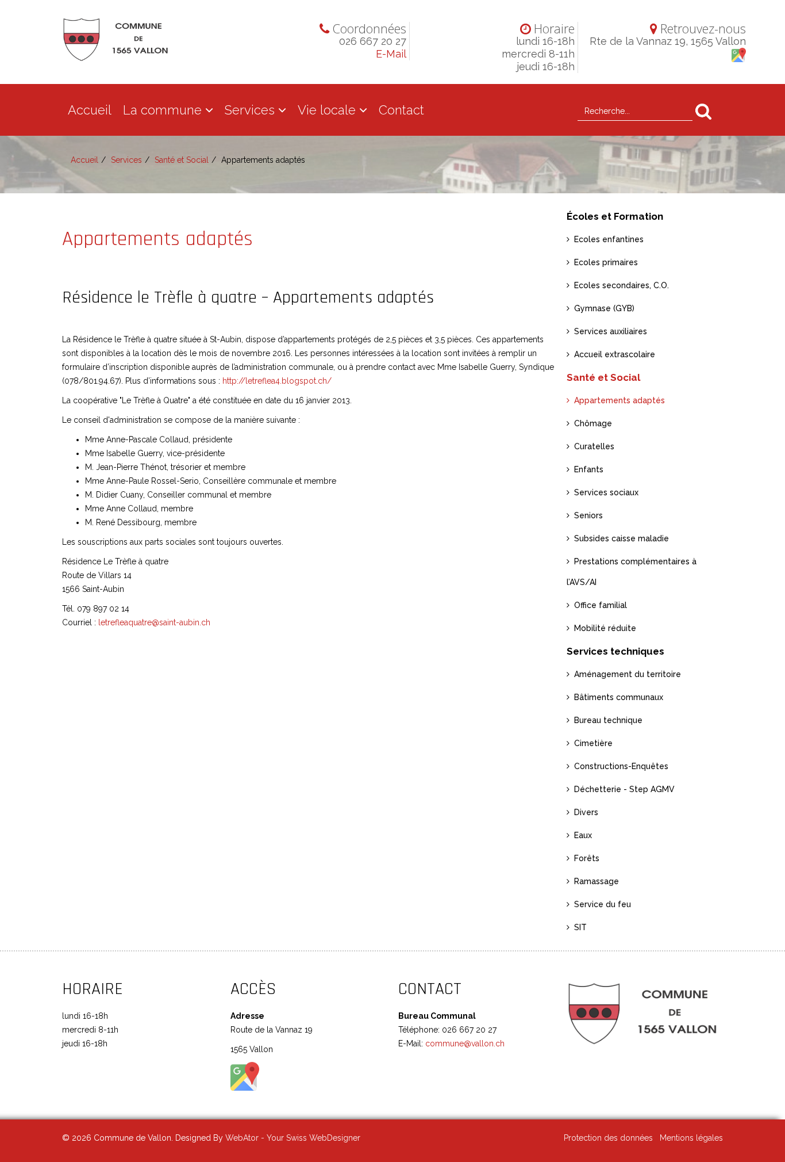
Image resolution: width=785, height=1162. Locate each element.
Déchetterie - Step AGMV (624, 789)
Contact (401, 109)
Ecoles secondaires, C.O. (621, 285)
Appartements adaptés (619, 400)
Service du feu (602, 904)
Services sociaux (606, 492)
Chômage (593, 423)
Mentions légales (691, 1137)
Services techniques (615, 651)
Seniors (588, 515)
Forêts (586, 858)
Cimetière (593, 743)
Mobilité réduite (605, 628)
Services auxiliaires (610, 331)
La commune (162, 109)
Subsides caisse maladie (621, 538)
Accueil (89, 109)
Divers (586, 812)
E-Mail (391, 54)
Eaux (583, 835)
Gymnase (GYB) (604, 308)
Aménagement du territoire (627, 674)
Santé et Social (182, 160)
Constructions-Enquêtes (621, 766)
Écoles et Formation (615, 216)
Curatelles (594, 446)
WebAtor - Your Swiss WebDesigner (292, 1137)
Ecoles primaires (606, 262)
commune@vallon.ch (464, 1043)
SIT (580, 927)
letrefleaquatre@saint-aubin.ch (154, 622)
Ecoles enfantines (609, 239)
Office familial (600, 605)
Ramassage (596, 881)
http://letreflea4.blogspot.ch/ (277, 380)
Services (250, 109)
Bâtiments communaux (618, 697)
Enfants (588, 469)
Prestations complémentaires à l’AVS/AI (632, 572)
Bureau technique (608, 720)
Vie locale (327, 109)
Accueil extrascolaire (614, 354)
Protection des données (608, 1137)
